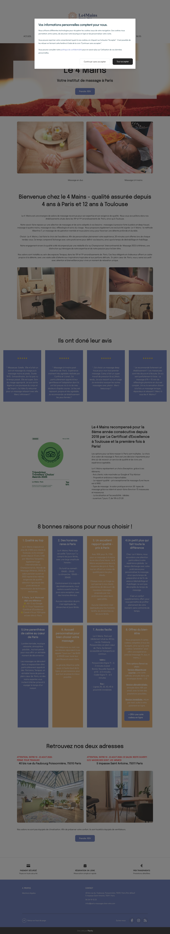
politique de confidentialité (71, 49)
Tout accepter (123, 61)
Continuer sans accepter (95, 61)
